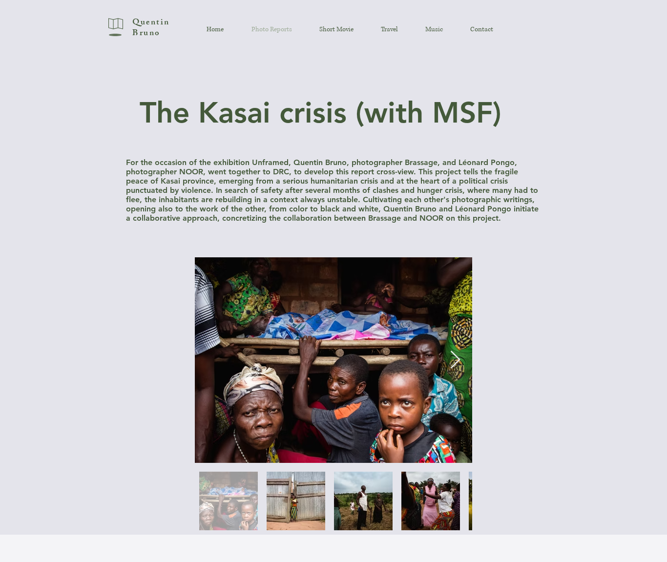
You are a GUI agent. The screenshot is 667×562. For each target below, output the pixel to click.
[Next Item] (455, 360)
